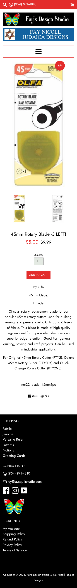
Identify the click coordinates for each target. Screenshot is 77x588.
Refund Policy (12, 539)
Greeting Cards (14, 455)
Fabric (7, 428)
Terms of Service (15, 550)
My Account (11, 528)
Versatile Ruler (13, 439)
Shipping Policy (14, 534)
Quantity (38, 255)
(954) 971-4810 (24, 4)
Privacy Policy (12, 544)
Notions (8, 450)
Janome (8, 434)
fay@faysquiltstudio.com (24, 481)
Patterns (8, 445)
